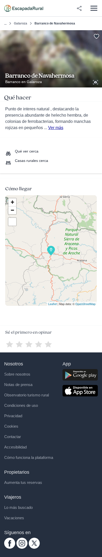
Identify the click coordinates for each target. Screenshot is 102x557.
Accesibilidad (15, 447)
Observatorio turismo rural (26, 395)
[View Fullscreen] (12, 222)
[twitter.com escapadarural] (34, 547)
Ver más (55, 127)
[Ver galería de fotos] (96, 81)
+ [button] (12, 202)
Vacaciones (14, 518)
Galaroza (20, 23)
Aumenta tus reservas (23, 482)
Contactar (12, 436)
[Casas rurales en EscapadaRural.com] (23, 8)
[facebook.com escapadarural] (9, 547)
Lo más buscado (18, 507)
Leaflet (52, 304)
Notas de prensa (18, 384)
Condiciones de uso (21, 405)
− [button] (12, 210)
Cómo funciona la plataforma (28, 457)
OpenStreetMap (85, 304)
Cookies (11, 426)
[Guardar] (96, 35)
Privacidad (13, 416)
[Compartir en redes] (79, 8)
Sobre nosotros (17, 374)
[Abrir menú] (94, 8)
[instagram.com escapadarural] (21, 547)
